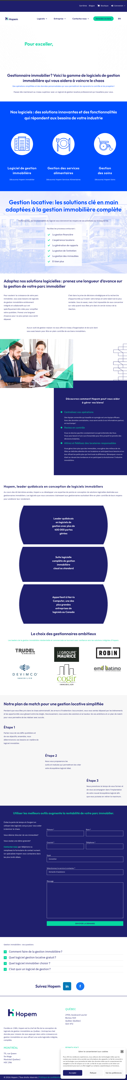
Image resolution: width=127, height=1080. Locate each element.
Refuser (93, 1073)
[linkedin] (67, 986)
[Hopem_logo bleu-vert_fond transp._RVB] (12, 16)
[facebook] (80, 986)
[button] (122, 1051)
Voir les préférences (114, 1073)
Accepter (72, 1073)
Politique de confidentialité (51, 1077)
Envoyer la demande (85, 923)
